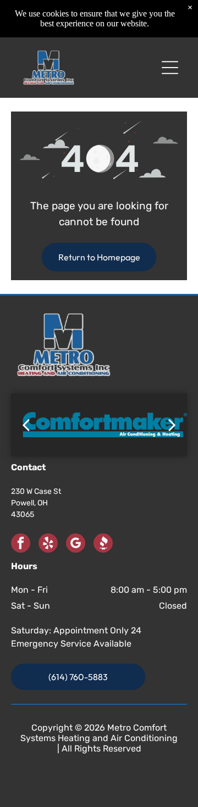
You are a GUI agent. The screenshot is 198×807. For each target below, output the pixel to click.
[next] (172, 425)
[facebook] (20, 544)
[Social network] (103, 544)
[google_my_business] (75, 544)
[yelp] (48, 544)
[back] (26, 425)
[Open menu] (170, 67)
